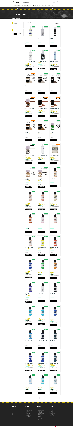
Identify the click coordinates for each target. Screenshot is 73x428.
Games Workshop (18, 5)
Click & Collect (27, 412)
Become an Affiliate (40, 418)
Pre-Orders (14, 5)
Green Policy (39, 415)
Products (13, 18)
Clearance (52, 5)
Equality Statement (40, 414)
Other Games (29, 5)
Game (42, 5)
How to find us (39, 416)
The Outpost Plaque (52, 413)
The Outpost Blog (40, 412)
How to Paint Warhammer (41, 410)
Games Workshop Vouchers (41, 413)
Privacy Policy (39, 419)
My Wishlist (51, 411)
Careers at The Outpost (41, 417)
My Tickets (51, 412)
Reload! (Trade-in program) (41, 409)
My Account (51, 409)
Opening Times (15, 413)
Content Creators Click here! (29, 410)
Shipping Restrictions (28, 417)
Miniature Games (24, 5)
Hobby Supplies (35, 5)
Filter (15, 33)
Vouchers (46, 5)
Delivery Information (28, 413)
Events (49, 5)
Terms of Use (39, 420)
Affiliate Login (52, 415)
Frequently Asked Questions (29, 409)
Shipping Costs (27, 414)
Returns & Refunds (28, 416)
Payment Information (28, 415)
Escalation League (40, 411)
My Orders (51, 410)
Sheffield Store (27, 411)
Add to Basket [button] (29, 69)
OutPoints (51, 414)
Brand (39, 5)
